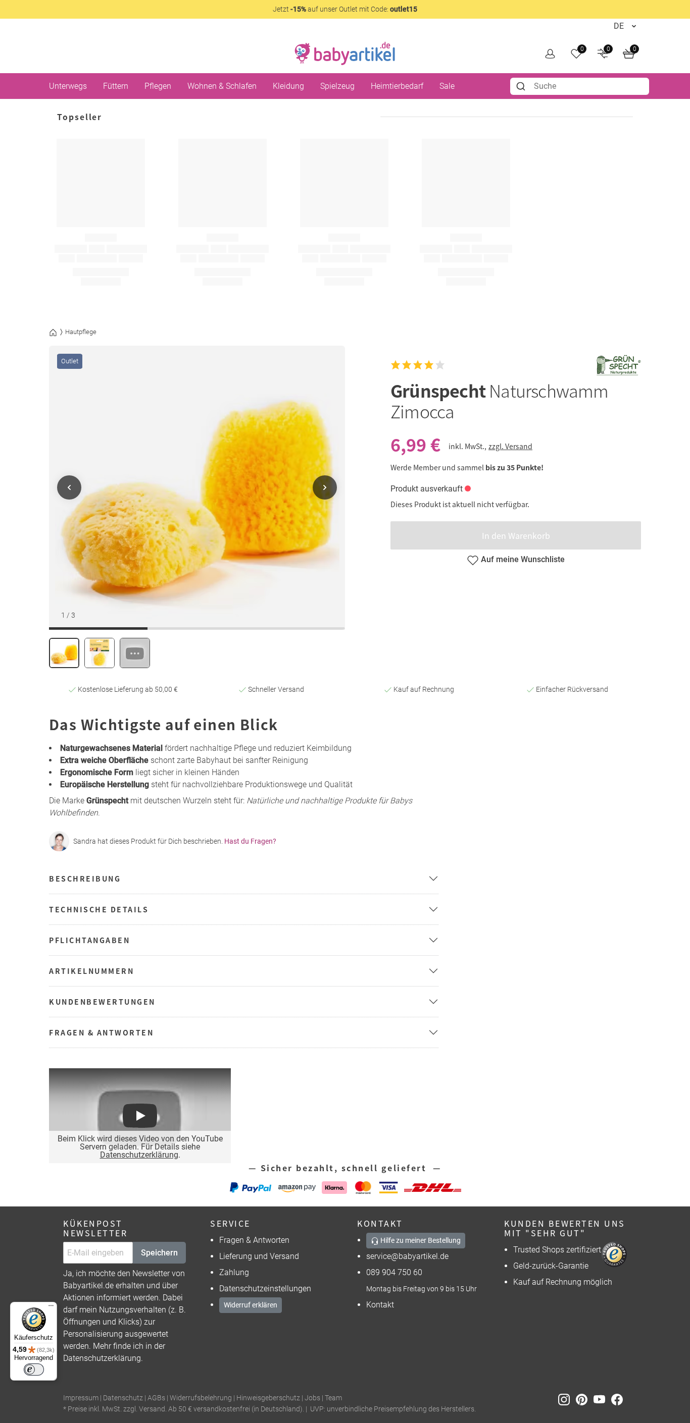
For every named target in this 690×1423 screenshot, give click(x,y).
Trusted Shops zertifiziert (557, 1249)
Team (333, 1398)
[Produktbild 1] (64, 653)
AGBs (156, 1398)
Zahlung (234, 1272)
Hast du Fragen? (250, 841)
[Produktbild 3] (135, 653)
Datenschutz (123, 1398)
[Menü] (51, 1308)
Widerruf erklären (250, 1305)
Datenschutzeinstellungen (265, 1288)
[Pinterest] (585, 1398)
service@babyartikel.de (407, 1256)
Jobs (312, 1398)
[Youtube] (602, 1398)
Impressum (80, 1398)
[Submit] (522, 86)
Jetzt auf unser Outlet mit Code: (345, 9)
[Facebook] (619, 1398)
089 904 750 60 (394, 1272)
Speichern (159, 1252)
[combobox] (579, 86)
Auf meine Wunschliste (523, 559)
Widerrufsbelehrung (201, 1398)
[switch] (34, 1369)
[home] (345, 53)
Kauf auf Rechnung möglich (562, 1282)
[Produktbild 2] (99, 653)
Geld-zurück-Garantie (550, 1266)
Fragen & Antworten (254, 1240)
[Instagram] (567, 1398)
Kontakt (380, 1304)
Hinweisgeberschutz (268, 1398)
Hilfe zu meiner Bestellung (420, 1240)
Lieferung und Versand (259, 1256)
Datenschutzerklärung (139, 1155)
